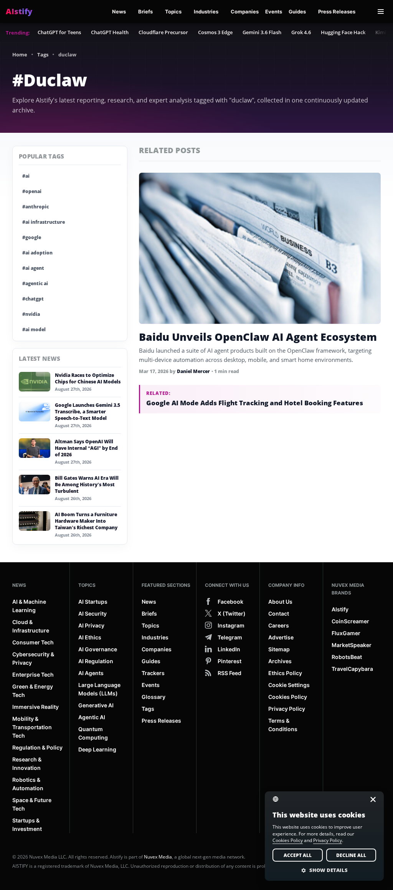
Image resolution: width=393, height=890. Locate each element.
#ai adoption (37, 252)
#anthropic (35, 206)
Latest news (39, 358)
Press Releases (336, 11)
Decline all (351, 855)
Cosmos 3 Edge (215, 32)
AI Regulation (95, 661)
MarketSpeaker (352, 645)
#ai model (34, 329)
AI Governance (97, 649)
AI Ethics (89, 637)
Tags (42, 54)
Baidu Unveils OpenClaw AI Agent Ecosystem (258, 337)
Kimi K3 (384, 32)
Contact (278, 613)
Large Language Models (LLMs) (99, 689)
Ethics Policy (285, 673)
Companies (245, 11)
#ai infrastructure (43, 222)
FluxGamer (346, 633)
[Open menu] (380, 11)
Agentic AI (91, 717)
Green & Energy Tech (32, 690)
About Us (280, 601)
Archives (280, 661)
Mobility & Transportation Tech (32, 727)
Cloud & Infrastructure (30, 626)
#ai (26, 176)
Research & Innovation (26, 763)
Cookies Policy (287, 697)
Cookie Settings (289, 685)
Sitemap (279, 649)
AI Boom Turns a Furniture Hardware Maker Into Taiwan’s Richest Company (86, 521)
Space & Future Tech (31, 804)
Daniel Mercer (193, 371)
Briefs (145, 11)
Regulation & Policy (37, 747)
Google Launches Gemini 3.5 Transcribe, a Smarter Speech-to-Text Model (87, 411)
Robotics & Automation (27, 783)
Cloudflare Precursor (163, 32)
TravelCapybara (352, 668)
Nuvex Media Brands (348, 589)
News (119, 11)
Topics (173, 11)
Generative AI (96, 705)
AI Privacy (91, 625)
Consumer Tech (33, 642)
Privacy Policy (286, 708)
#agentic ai (35, 283)
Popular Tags (41, 156)
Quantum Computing (93, 733)
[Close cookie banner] (370, 799)
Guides (297, 11)
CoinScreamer (350, 621)
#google (31, 237)
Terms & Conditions (282, 724)
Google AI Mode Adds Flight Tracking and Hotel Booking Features (254, 402)
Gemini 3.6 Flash (262, 32)
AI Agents (91, 673)
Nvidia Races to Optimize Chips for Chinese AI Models (88, 378)
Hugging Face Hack (343, 32)
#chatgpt (33, 299)
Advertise (281, 637)
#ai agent (33, 268)
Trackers (153, 673)
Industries (206, 11)
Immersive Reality (35, 706)
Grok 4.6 (301, 32)
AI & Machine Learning (29, 605)
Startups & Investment (27, 824)
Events (273, 11)
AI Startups (92, 601)
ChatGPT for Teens (59, 32)
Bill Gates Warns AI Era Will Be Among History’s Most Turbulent (87, 484)
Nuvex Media (158, 857)
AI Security (92, 613)
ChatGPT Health (110, 32)
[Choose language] (280, 798)
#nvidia (31, 314)
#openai (31, 191)
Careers (278, 625)
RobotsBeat (347, 657)
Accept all (298, 855)
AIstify (340, 609)
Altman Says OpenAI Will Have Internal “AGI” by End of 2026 (86, 448)
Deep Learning (97, 749)
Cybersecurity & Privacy (33, 658)
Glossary (153, 697)
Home (19, 54)
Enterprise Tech (33, 674)
